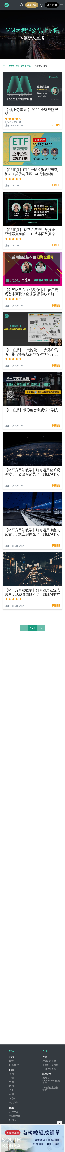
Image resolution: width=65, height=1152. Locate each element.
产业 (44, 1056)
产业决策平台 (49, 1060)
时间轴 (12, 1119)
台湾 (11, 1078)
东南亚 (12, 1098)
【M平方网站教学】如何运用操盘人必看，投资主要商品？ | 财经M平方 (32, 532)
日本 (11, 1090)
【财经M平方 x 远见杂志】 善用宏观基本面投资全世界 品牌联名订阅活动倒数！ (31, 292)
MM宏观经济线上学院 (20, 66)
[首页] (4, 66)
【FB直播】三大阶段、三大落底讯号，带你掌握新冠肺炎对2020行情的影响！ (32, 352)
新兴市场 (13, 1102)
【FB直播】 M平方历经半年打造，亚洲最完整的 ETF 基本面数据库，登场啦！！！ (31, 232)
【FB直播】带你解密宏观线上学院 (31, 410)
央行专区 (13, 1111)
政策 (11, 1107)
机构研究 (46, 1074)
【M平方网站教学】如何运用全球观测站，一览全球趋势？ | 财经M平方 (32, 472)
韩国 (11, 1094)
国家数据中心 (16, 1064)
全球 (11, 1056)
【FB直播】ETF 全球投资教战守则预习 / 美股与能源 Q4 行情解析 (31, 172)
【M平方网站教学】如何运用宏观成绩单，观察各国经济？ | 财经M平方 (32, 592)
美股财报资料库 (50, 1064)
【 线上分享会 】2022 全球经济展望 (31, 112)
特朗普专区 (14, 1115)
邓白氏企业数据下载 (50, 1089)
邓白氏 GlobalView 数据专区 (51, 1081)
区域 (11, 1070)
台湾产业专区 (49, 1069)
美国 (11, 1073)
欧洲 (11, 1086)
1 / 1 (32, 628)
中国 (11, 1082)
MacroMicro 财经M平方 (6, 5)
